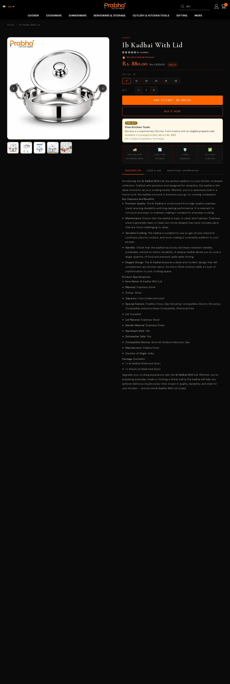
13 (146, 81)
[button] (58, 88)
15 (166, 81)
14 (156, 81)
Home (10, 24)
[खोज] (182, 6)
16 (176, 81)
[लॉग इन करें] (216, 6)
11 (126, 81)
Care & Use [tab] (154, 170)
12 (136, 81)
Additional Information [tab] (183, 170)
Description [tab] (133, 170)
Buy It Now (172, 111)
